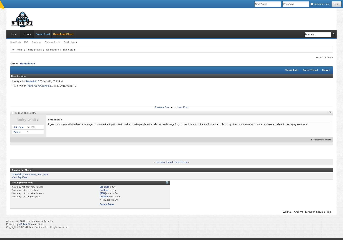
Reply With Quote (322, 140)
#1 (330, 112)
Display (326, 70)
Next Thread (181, 162)
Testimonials (52, 49)
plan (45, 174)
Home (13, 34)
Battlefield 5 (27, 63)
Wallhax (287, 211)
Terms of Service (315, 211)
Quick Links (69, 42)
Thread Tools (291, 70)
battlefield (17, 174)
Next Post (183, 107)
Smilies (104, 190)
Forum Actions (51, 42)
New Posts (15, 42)
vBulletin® (24, 224)
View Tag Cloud (20, 177)
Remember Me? (321, 4)
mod (40, 174)
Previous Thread (164, 162)
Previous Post (162, 107)
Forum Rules (107, 204)
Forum (27, 34)
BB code (104, 187)
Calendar (36, 42)
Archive (298, 211)
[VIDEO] (104, 196)
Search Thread (310, 70)
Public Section (34, 49)
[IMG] (103, 193)
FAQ (26, 42)
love (25, 174)
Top (329, 211)
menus (32, 174)
